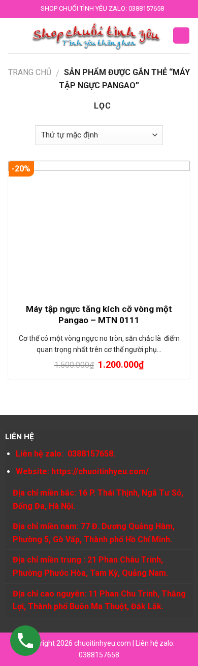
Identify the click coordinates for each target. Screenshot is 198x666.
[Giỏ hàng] (181, 35)
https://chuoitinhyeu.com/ (100, 471)
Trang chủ (29, 72)
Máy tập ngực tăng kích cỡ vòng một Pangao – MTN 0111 (99, 314)
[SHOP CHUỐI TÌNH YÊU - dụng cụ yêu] (96, 35)
